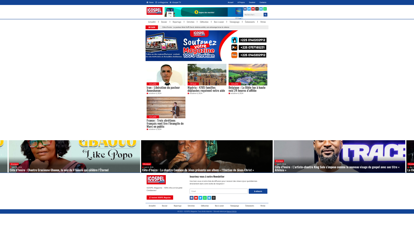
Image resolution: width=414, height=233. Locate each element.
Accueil (230, 2)
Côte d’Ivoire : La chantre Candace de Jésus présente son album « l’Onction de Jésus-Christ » (198, 170)
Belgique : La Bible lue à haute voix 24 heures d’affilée (247, 89)
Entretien (190, 21)
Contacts (263, 2)
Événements (250, 21)
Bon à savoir (219, 21)
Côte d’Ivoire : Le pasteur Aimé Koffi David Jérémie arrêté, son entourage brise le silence (195, 27)
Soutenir (252, 2)
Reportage (177, 21)
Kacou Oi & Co (232, 211)
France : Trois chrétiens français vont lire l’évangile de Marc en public (165, 123)
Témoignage (234, 21)
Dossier (164, 21)
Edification (204, 21)
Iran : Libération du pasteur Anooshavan (163, 89)
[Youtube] (253, 9)
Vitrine (263, 21)
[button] (159, 27)
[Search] (265, 15)
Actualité (152, 21)
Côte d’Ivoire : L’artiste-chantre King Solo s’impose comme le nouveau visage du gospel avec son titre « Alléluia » (337, 168)
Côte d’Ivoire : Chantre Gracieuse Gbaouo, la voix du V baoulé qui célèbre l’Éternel (59, 170)
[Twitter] (200, 198)
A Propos (241, 2)
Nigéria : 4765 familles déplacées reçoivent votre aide (206, 89)
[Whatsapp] (265, 9)
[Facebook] (245, 9)
